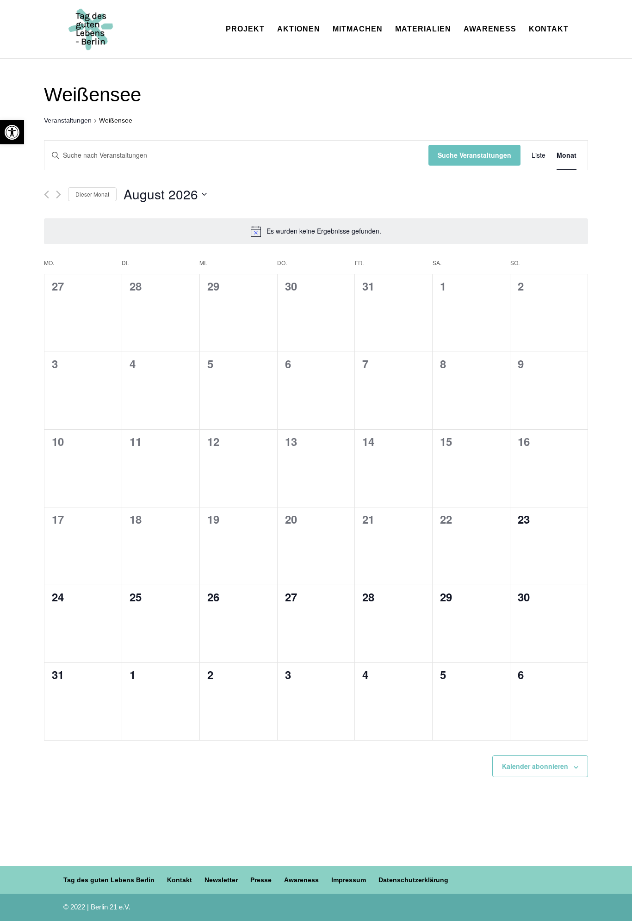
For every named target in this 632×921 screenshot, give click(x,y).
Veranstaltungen (68, 120)
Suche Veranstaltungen (474, 155)
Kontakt (549, 29)
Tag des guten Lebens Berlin (109, 880)
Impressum (348, 880)
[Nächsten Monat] (58, 194)
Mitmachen (358, 29)
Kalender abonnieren (535, 766)
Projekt (245, 29)
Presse (261, 880)
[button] (12, 132)
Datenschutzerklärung (413, 880)
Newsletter (221, 880)
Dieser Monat (92, 194)
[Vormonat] (46, 194)
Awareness (490, 29)
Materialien (423, 29)
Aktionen (298, 29)
